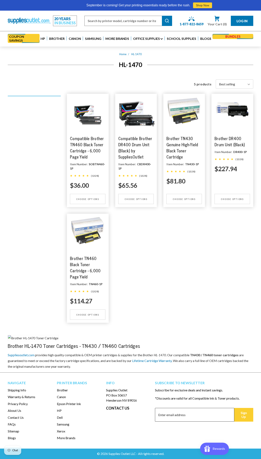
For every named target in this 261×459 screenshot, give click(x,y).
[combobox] (123, 21)
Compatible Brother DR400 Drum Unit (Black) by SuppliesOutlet (135, 147)
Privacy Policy (18, 404)
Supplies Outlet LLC (122, 454)
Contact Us (16, 417)
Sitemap (13, 431)
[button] (43, 38)
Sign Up (244, 415)
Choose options (87, 199)
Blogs (12, 438)
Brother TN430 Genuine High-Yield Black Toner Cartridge (182, 147)
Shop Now (192, 5)
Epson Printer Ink (69, 404)
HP (59, 410)
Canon (61, 397)
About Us (14, 410)
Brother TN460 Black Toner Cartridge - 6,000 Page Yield (85, 267)
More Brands (66, 438)
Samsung (63, 424)
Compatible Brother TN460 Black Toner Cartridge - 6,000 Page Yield (87, 147)
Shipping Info (17, 390)
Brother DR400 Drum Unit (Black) (230, 141)
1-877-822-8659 (191, 24)
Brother (62, 390)
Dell (60, 417)
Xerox (61, 431)
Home (122, 54)
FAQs (12, 424)
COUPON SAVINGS (16, 38)
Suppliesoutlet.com (21, 355)
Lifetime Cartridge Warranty (152, 361)
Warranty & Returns (21, 397)
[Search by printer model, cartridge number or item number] (167, 21)
